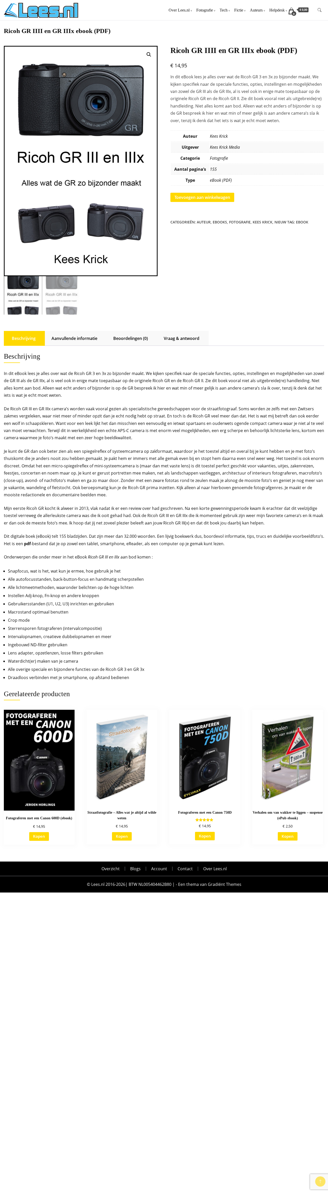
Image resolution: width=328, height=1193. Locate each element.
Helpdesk (277, 10)
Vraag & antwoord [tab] (181, 338)
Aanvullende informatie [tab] (74, 338)
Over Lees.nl (179, 10)
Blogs (135, 869)
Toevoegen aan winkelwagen (202, 197)
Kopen (39, 836)
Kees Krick (219, 136)
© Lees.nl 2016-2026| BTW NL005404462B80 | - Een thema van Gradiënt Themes (164, 884)
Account (159, 869)
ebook (302, 222)
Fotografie (204, 10)
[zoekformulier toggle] (319, 10)
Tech (224, 10)
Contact (185, 869)
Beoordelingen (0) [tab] (130, 338)
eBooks (220, 222)
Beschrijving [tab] (24, 338)
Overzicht (110, 869)
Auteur (204, 222)
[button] (148, 54)
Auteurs (256, 10)
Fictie (238, 10)
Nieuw (280, 222)
